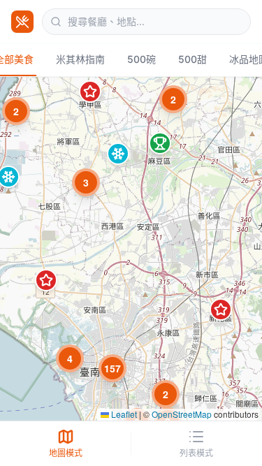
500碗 (141, 59)
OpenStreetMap (182, 414)
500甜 (192, 59)
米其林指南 (80, 59)
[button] (86, 182)
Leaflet (123, 414)
